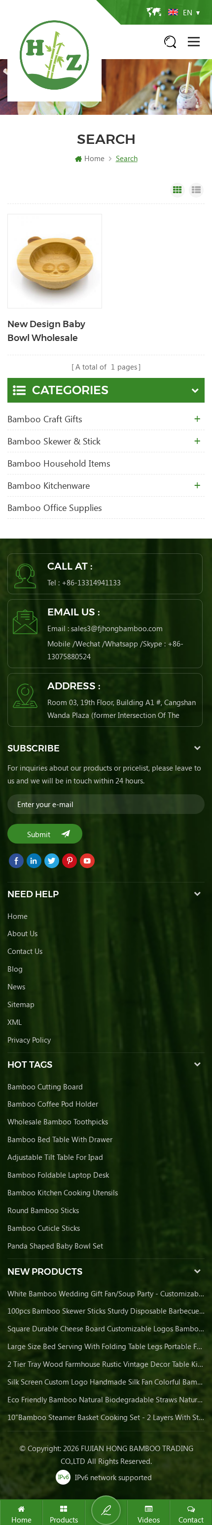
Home (94, 158)
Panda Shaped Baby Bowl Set (55, 1246)
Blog (15, 969)
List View (196, 190)
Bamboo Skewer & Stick (54, 441)
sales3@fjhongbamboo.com (117, 628)
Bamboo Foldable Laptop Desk (58, 1175)
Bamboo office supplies (54, 507)
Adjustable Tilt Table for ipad (55, 1157)
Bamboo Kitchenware (48, 485)
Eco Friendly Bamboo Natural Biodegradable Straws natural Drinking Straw (106, 1399)
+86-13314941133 (91, 582)
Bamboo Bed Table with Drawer (59, 1139)
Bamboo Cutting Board (45, 1086)
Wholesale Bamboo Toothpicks (57, 1121)
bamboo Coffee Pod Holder (52, 1104)
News (16, 986)
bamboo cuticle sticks (43, 1228)
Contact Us (24, 951)
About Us (22, 933)
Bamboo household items (58, 463)
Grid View (177, 190)
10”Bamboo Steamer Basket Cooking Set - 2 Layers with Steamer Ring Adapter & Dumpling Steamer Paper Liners (106, 1417)
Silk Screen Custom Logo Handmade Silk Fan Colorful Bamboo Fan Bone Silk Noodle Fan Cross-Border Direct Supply (106, 1382)
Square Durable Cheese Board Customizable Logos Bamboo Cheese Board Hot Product (106, 1328)
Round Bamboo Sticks (43, 1210)
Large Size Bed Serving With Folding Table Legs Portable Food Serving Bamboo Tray (106, 1346)
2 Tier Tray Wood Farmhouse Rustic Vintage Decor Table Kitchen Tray (106, 1364)
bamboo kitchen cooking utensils (62, 1192)
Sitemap (21, 1004)
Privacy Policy (29, 1040)
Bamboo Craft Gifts (44, 419)
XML (14, 1022)
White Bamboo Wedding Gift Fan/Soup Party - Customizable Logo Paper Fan (106, 1293)
